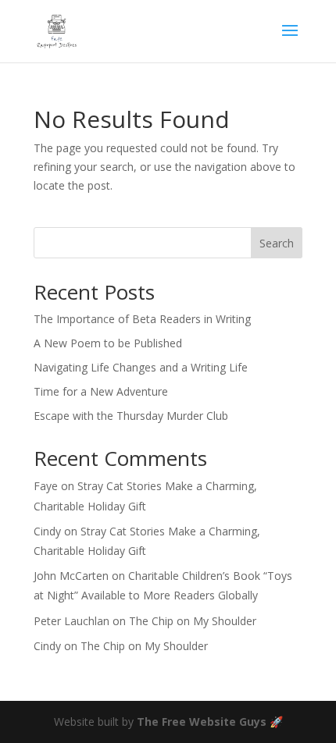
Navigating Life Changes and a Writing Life (141, 367)
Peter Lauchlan (71, 620)
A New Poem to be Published (108, 343)
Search (276, 243)
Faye (46, 485)
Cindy (47, 531)
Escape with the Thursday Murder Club (131, 415)
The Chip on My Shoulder (192, 620)
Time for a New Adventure (101, 391)
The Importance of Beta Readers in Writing (142, 318)
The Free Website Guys (201, 721)
